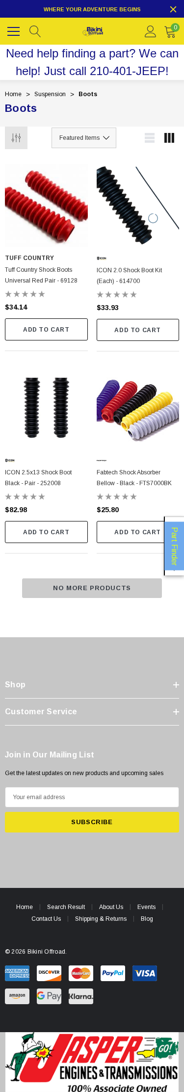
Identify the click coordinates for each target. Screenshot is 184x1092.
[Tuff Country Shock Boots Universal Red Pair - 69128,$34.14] (46, 205)
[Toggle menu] (14, 30)
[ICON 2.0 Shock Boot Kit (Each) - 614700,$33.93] (138, 205)
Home (24, 907)
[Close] (173, 9)
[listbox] (84, 138)
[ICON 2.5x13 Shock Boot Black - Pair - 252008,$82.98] (46, 407)
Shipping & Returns (101, 918)
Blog (147, 918)
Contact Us (46, 918)
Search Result (66, 907)
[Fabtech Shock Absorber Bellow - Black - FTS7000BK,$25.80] (138, 407)
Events (146, 907)
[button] (92, 1062)
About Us (111, 907)
